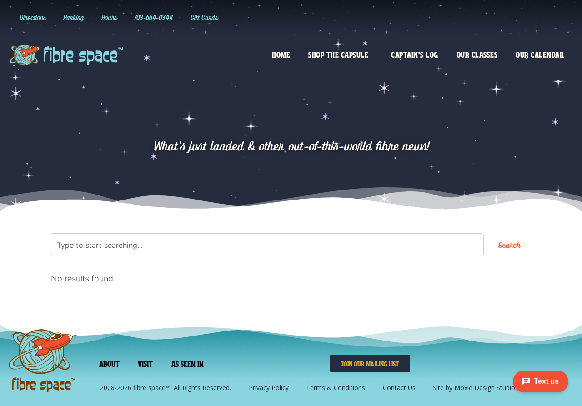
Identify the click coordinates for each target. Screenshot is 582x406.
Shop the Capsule (338, 54)
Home (281, 54)
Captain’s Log (414, 54)
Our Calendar (540, 54)
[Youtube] (546, 17)
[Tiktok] (509, 17)
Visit (145, 363)
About (109, 363)
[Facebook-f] (527, 17)
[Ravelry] (471, 17)
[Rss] (565, 17)
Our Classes (477, 54)
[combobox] (267, 244)
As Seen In (187, 363)
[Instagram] (490, 17)
